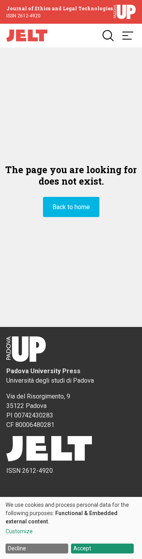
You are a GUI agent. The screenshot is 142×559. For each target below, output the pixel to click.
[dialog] (71, 528)
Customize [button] (19, 531)
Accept (82, 548)
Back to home (71, 207)
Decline (17, 548)
